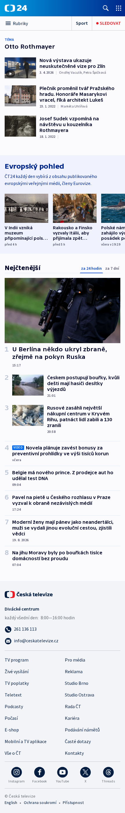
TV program (16, 660)
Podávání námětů (82, 730)
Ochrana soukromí (40, 802)
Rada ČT (73, 706)
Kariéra (72, 718)
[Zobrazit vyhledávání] (105, 8)
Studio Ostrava (79, 695)
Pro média (75, 660)
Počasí (11, 718)
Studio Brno (76, 683)
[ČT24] (16, 8)
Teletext (13, 695)
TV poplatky (17, 683)
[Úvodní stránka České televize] (29, 593)
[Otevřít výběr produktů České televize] (118, 8)
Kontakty (74, 753)
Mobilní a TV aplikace (26, 741)
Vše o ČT (13, 753)
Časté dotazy (78, 741)
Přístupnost (73, 802)
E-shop (12, 730)
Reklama (74, 671)
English (11, 802)
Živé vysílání (16, 671)
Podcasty (14, 706)
